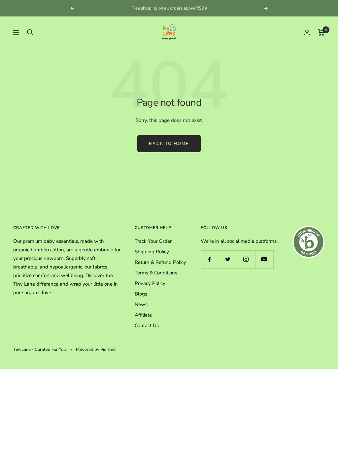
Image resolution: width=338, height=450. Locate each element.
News (141, 304)
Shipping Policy (152, 251)
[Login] (307, 32)
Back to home (169, 144)
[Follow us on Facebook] (210, 259)
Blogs (141, 294)
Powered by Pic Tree (96, 349)
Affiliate (143, 315)
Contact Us (147, 325)
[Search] (30, 32)
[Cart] (321, 32)
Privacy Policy (150, 283)
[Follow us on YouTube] (264, 259)
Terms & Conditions (156, 272)
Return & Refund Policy (160, 262)
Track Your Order (153, 241)
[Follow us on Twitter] (228, 259)
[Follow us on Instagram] (246, 259)
